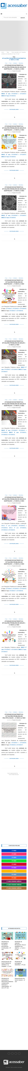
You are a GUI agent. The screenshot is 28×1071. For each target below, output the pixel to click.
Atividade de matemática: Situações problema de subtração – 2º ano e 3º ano (14, 282)
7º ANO (14, 871)
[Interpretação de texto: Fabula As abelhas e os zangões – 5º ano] (7, 956)
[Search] (26, 14)
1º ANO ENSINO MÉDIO (14, 881)
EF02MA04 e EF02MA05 (18, 742)
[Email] (19, 1053)
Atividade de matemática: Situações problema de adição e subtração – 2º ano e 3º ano (14, 67)
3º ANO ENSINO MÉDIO (14, 888)
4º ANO (14, 861)
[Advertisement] (14, 34)
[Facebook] (9, 1053)
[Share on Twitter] (14, 117)
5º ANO (14, 864)
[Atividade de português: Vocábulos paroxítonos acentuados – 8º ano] (7, 936)
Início (2, 52)
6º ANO (14, 867)
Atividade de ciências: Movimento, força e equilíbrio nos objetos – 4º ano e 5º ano (20, 945)
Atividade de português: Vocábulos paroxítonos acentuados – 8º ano (6, 945)
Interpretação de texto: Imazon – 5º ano (20, 980)
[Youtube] (16, 1053)
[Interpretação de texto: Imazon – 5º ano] (21, 973)
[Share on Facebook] (12, 117)
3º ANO (14, 857)
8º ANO (14, 874)
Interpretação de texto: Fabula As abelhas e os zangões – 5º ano (6, 964)
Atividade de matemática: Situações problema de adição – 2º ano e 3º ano (14, 343)
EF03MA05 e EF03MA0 (16, 744)
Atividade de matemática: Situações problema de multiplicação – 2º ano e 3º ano (14, 716)
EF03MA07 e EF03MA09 (16, 310)
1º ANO (14, 850)
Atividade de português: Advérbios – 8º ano (20, 963)
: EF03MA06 (8, 95)
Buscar (23, 17)
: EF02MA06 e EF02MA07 (13, 93)
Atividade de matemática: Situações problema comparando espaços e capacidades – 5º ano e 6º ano (7, 983)
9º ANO (14, 878)
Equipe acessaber (16, 71)
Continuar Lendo (14, 109)
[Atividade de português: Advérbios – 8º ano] (21, 956)
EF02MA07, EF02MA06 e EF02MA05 (16, 308)
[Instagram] (12, 1053)
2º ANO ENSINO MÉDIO (14, 884)
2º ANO (14, 854)
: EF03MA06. (8, 217)
